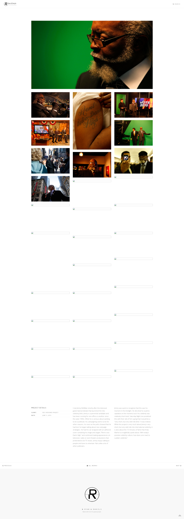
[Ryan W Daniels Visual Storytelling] (10, 4)
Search (177, 4)
